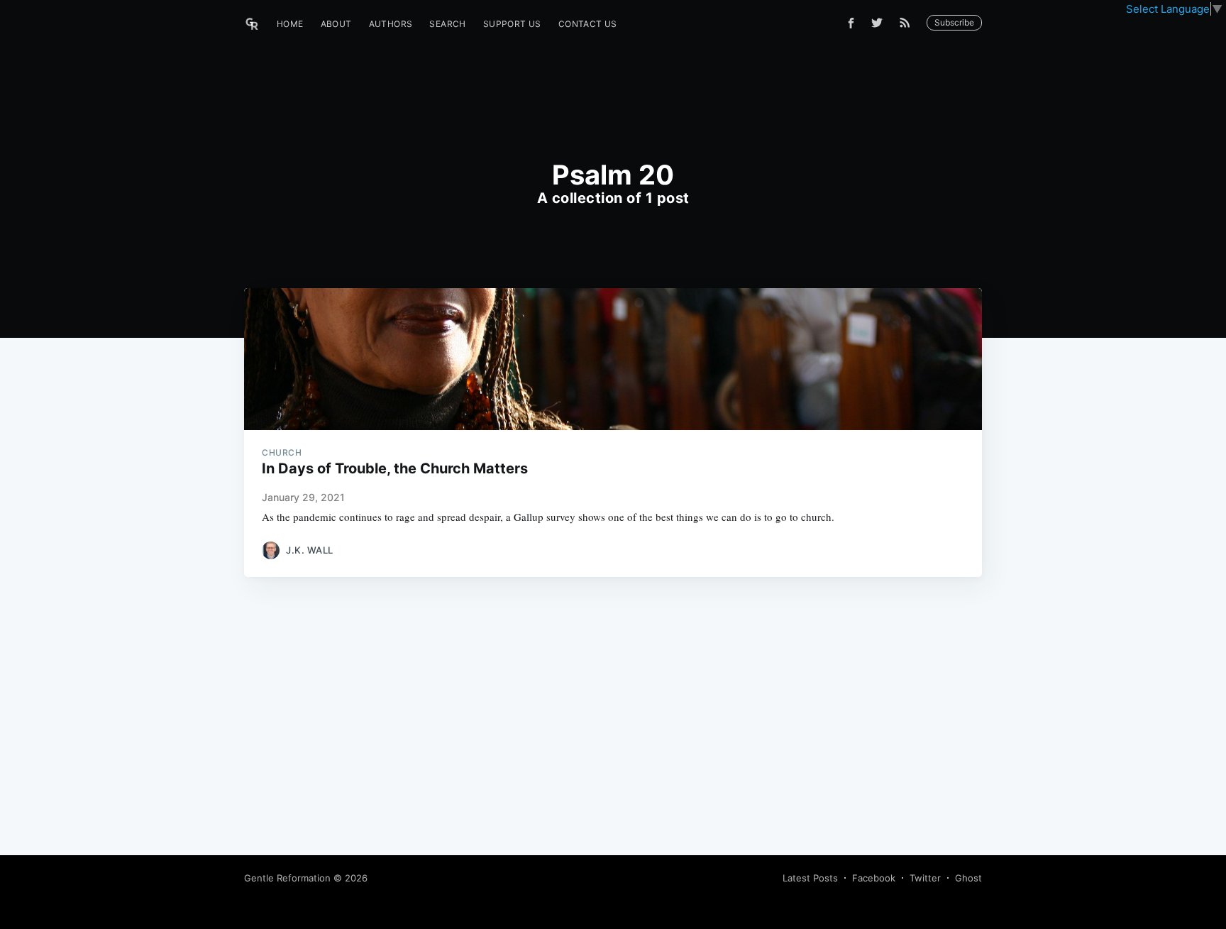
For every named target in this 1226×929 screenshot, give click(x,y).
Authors (391, 23)
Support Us (512, 23)
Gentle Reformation (287, 878)
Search (447, 23)
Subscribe (954, 22)
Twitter (925, 878)
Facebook (873, 878)
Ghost (968, 878)
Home (290, 23)
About (336, 23)
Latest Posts (810, 878)
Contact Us (587, 23)
